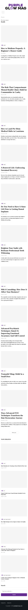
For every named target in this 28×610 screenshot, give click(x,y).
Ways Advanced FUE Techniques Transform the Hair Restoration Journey (12, 415)
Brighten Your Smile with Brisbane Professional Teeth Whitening (12, 250)
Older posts (14, 432)
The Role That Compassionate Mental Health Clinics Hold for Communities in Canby (14, 89)
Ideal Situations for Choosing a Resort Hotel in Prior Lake (14, 465)
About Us (9, 602)
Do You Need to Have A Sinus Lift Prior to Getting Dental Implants (13, 209)
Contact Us (3, 602)
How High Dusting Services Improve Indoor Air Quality (13, 521)
